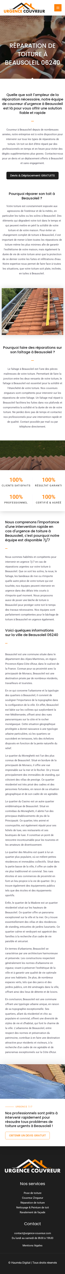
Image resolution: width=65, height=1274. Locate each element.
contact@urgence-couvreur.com (32, 1233)
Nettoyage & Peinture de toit (32, 1207)
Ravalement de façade (32, 1212)
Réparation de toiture (32, 1202)
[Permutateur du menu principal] (58, 8)
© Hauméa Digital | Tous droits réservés (32, 1262)
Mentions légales (32, 1245)
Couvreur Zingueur (32, 1197)
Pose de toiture (32, 1193)
